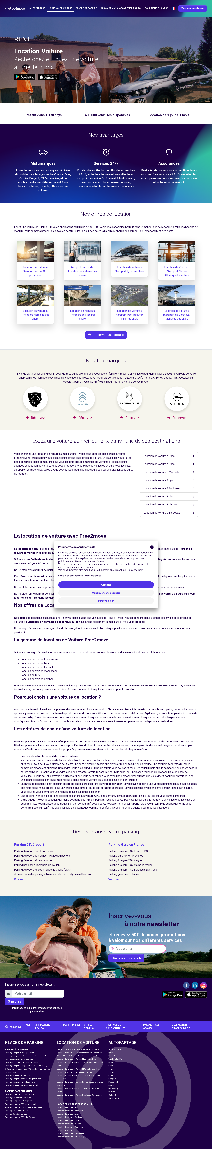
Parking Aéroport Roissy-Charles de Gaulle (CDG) (42, 869)
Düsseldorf (113, 1082)
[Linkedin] (195, 985)
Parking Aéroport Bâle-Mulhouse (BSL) (21, 1085)
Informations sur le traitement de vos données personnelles (37, 1010)
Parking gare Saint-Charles (123, 874)
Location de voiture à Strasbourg (70, 1137)
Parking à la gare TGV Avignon (125, 860)
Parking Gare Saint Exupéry (17, 1114)
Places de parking (86, 8)
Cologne (112, 1079)
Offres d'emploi (89, 1026)
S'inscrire (14, 1001)
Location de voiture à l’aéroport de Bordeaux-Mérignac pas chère (177, 314)
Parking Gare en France (126, 845)
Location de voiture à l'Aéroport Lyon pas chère (76, 1059)
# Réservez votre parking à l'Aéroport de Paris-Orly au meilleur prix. (53, 874)
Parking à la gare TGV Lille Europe (20, 1117)
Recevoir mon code (126, 958)
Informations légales (42, 1026)
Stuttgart (112, 1095)
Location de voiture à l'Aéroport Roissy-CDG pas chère (35, 271)
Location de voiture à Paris (159, 456)
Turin (110, 1069)
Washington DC (115, 1059)
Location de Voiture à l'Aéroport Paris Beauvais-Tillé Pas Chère (130, 314)
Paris (110, 1053)
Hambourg (113, 1089)
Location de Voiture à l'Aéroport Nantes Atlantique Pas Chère (176, 271)
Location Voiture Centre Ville (75, 1104)
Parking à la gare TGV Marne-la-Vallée (130, 865)
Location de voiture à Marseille (161, 472)
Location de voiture (60, 8)
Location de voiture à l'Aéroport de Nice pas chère (82, 314)
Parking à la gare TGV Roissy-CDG (128, 851)
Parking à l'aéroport (29, 845)
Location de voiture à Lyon (158, 480)
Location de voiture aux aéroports (78, 1049)
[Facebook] (186, 985)
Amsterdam (113, 1098)
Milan (110, 1062)
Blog (66, 1025)
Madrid (111, 1056)
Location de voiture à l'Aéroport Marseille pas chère (35, 314)
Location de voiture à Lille (68, 1130)
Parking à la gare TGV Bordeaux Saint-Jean (133, 869)
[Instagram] (203, 985)
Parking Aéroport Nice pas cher (18, 1075)
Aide (28, 1025)
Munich (111, 1092)
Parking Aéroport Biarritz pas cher (33, 851)
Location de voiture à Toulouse (161, 488)
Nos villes (114, 1049)
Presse (76, 1025)
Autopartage (37, 8)
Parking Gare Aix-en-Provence (125, 855)
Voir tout (19, 879)
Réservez (37, 418)
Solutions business (156, 8)
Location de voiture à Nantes (160, 504)
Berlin (110, 1075)
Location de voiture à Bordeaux (161, 512)
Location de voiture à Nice (158, 496)
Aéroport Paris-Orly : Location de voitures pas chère (82, 271)
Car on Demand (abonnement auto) (120, 8)
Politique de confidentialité (115, 1026)
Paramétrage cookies (151, 1026)
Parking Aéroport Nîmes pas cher (33, 860)
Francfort (112, 1085)
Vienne (111, 1072)
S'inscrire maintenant (193, 8)
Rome (110, 1066)
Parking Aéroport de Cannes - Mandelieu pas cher (42, 855)
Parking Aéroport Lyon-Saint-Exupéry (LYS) (23, 1079)
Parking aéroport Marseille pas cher (20, 1082)
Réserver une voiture (108, 335)
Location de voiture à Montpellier (70, 1133)
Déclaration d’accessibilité (181, 1026)
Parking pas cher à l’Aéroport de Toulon (37, 865)
